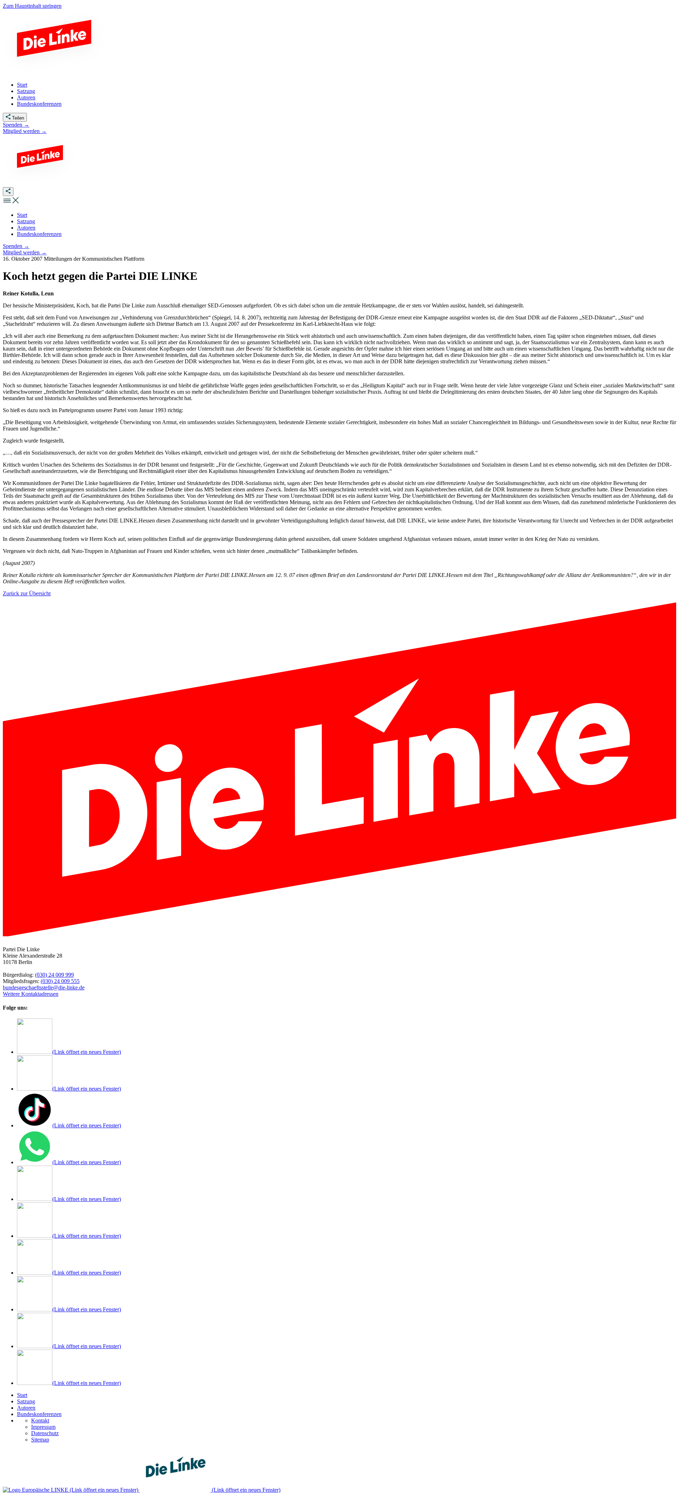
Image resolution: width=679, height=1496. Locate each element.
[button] (11, 203)
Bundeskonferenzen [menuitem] (39, 104)
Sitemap (40, 1440)
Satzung (26, 1401)
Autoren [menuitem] (26, 97)
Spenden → (16, 125)
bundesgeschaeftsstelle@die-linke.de (44, 987)
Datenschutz (45, 1433)
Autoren (26, 1408)
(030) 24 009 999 (54, 975)
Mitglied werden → (25, 131)
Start (22, 1395)
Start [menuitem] (22, 85)
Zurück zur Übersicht (27, 593)
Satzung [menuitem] (26, 91)
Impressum (43, 1427)
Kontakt (40, 1420)
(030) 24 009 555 (60, 981)
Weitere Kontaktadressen (30, 994)
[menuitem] (22, 215)
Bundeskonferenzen (39, 1414)
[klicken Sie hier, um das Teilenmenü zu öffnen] (8, 191)
